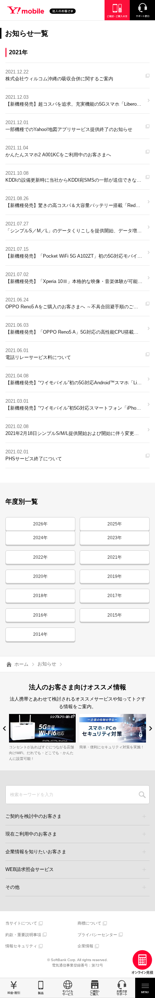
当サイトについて (21, 923)
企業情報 (85, 946)
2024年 (40, 537)
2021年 (114, 557)
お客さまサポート (121, 988)
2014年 (40, 634)
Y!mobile (41, 11)
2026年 (40, 524)
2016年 (40, 615)
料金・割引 (13, 988)
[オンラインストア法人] (142, 962)
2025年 (114, 524)
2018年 (40, 595)
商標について (89, 923)
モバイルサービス (67, 988)
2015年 (114, 615)
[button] (4, 729)
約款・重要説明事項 (23, 935)
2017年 (114, 595)
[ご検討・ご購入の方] (117, 10)
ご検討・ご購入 (94, 988)
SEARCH (142, 795)
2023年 (114, 537)
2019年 (114, 576)
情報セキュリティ (21, 946)
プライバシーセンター (97, 935)
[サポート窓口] (142, 10)
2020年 (40, 576)
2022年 (40, 557)
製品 (40, 988)
